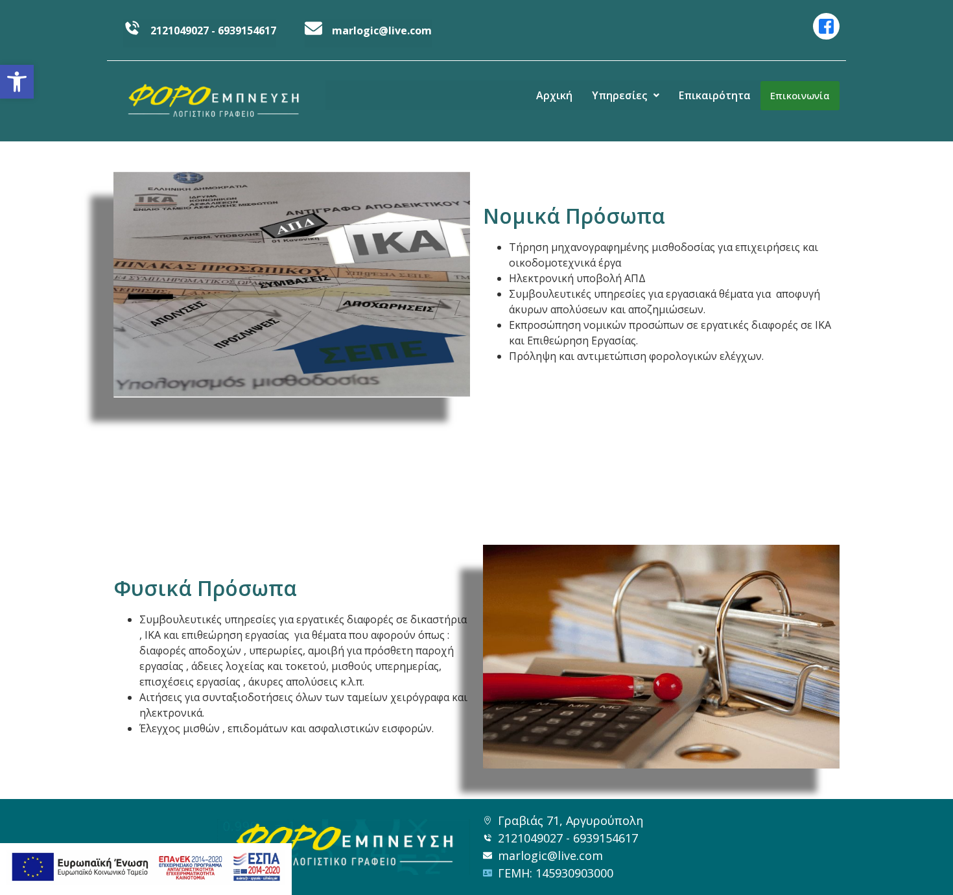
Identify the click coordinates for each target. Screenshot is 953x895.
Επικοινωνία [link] (800, 95)
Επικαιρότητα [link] (715, 95)
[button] (625, 95)
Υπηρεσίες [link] (619, 95)
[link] (17, 82)
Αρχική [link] (554, 95)
